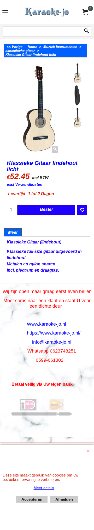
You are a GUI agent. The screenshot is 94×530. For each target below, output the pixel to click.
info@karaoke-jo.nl (51, 342)
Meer (13, 232)
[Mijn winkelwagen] (85, 12)
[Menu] (5, 12)
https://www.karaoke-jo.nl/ (53, 333)
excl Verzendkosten (24, 184)
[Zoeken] (86, 31)
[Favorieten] (82, 210)
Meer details (44, 488)
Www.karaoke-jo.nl (46, 324)
